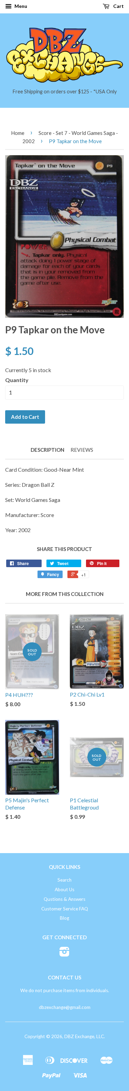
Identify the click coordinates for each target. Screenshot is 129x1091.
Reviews (82, 450)
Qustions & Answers (64, 899)
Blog (64, 918)
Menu (20, 6)
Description (47, 450)
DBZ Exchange (79, 1036)
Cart (118, 6)
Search (64, 880)
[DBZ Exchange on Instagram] (64, 954)
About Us (64, 889)
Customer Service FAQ (64, 908)
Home (17, 133)
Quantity (17, 380)
